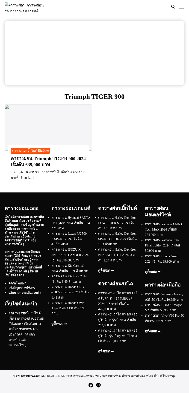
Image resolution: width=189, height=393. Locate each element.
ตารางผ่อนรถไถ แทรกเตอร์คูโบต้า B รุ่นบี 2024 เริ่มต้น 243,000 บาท (117, 319)
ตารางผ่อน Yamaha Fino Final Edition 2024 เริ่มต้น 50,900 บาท (162, 245)
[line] (98, 385)
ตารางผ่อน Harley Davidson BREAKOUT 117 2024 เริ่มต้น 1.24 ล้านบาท (117, 255)
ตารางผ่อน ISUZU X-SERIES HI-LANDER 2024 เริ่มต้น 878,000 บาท (70, 255)
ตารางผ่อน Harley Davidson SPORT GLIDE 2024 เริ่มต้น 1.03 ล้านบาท (117, 239)
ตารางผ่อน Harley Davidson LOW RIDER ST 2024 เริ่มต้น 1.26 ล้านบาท (117, 223)
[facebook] (91, 385)
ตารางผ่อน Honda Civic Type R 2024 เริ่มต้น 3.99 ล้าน (68, 308)
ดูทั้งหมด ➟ (59, 324)
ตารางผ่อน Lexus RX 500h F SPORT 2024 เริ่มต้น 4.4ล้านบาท (69, 239)
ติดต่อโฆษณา (17, 283)
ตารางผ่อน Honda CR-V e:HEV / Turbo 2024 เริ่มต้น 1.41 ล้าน (70, 292)
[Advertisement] (94, 53)
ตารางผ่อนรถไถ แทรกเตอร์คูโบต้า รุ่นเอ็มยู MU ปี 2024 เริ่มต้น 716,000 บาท (117, 336)
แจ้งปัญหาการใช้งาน (22, 288)
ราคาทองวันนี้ (19, 313)
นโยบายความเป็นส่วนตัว (25, 292)
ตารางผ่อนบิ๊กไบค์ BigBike (30, 150)
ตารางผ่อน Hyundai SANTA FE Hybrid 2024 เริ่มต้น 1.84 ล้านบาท (70, 223)
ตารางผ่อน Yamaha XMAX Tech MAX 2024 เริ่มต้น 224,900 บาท (163, 229)
